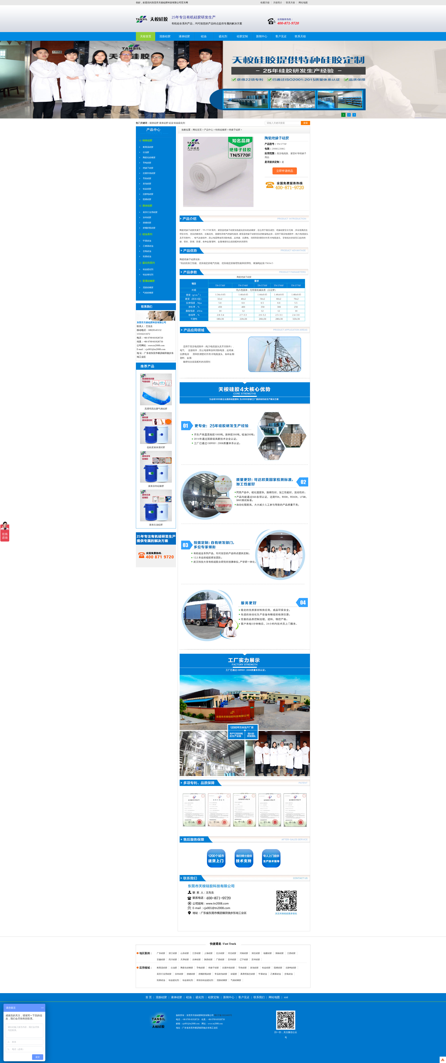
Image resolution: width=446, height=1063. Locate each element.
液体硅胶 (184, 36)
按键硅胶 (147, 222)
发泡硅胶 (147, 183)
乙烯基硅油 (148, 246)
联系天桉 (290, 2)
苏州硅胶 (256, 959)
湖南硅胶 (279, 953)
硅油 (203, 36)
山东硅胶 (184, 953)
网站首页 (197, 129)
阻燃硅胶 (147, 199)
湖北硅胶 (256, 953)
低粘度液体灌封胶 (156, 447)
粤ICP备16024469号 (223, 1015)
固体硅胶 (154, 123)
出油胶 (146, 152)
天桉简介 (277, 2)
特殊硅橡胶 (221, 129)
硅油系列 (147, 234)
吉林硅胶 (196, 959)
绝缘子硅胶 (148, 168)
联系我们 (259, 997)
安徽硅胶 (161, 959)
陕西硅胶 (208, 959)
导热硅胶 (147, 178)
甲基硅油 (147, 241)
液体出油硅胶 (156, 524)
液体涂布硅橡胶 (156, 486)
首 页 (148, 997)
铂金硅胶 (147, 189)
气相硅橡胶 (148, 292)
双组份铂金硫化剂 (205, 980)
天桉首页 (145, 36)
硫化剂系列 (149, 263)
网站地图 (303, 2)
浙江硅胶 (173, 953)
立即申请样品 (284, 170)
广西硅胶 (220, 959)
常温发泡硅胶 (221, 974)
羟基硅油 (147, 256)
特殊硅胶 (147, 140)
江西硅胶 (291, 953)
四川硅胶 (173, 959)
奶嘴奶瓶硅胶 (149, 228)
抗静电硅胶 (148, 194)
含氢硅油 (147, 251)
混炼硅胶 (165, 36)
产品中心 (208, 129)
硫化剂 (223, 36)
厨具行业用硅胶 (150, 212)
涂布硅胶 (147, 217)
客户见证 (281, 36)
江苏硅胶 (196, 953)
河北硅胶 (232, 953)
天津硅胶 (184, 959)
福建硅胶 (267, 953)
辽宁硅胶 (244, 959)
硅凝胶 (234, 974)
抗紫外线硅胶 (149, 173)
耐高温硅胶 (148, 147)
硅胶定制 (242, 36)
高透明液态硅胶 (247, 974)
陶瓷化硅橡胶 (149, 157)
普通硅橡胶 (149, 281)
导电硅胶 (147, 163)
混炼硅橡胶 (148, 287)
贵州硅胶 (232, 959)
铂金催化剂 (148, 274)
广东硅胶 (161, 953)
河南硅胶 (244, 953)
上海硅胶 (208, 953)
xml (286, 997)
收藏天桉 (265, 2)
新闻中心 (261, 36)
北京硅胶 (220, 953)
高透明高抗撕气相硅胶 (156, 408)
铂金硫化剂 (179, 123)
